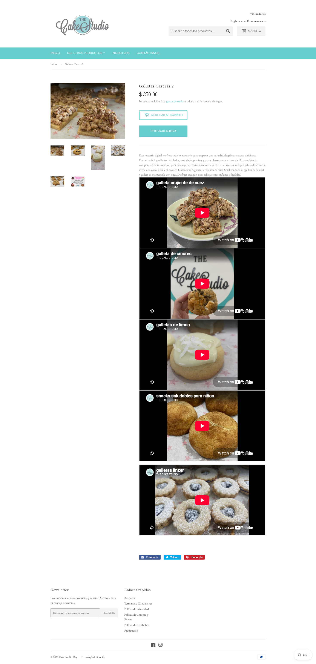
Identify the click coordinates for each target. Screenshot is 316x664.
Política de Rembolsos (136, 625)
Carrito (254, 31)
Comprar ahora (163, 131)
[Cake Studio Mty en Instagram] (160, 645)
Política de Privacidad (136, 609)
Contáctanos (148, 53)
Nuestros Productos (85, 53)
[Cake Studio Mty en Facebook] (153, 645)
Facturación (131, 630)
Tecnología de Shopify (93, 657)
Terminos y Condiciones (138, 603)
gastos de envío (174, 101)
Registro (109, 612)
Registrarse (237, 21)
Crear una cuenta (256, 21)
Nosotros (121, 53)
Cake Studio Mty (68, 657)
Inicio (55, 53)
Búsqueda (129, 598)
